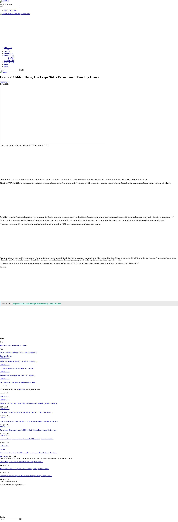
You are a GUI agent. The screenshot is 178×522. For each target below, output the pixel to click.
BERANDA (8, 48)
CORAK (11, 57)
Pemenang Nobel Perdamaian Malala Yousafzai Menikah (18, 352)
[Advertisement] (89, 30)
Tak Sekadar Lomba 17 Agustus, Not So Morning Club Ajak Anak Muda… (24, 469)
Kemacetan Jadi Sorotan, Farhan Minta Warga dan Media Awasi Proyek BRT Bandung (28, 403)
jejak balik (21, 389)
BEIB (6, 64)
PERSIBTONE (9, 61)
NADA (6, 50)
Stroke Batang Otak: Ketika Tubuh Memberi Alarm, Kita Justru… (21, 462)
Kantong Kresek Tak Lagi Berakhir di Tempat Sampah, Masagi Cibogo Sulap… (26, 476)
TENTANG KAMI (10, 10)
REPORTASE (9, 55)
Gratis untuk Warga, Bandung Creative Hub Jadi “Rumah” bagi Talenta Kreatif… (26, 439)
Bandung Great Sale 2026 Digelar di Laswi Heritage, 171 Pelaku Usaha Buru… (26, 412)
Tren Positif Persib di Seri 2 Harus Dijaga (13, 345)
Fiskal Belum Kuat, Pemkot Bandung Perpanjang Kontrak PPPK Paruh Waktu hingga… (29, 421)
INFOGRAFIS (9, 62)
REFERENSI (8, 53)
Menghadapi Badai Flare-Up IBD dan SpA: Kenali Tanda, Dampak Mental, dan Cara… (28, 453)
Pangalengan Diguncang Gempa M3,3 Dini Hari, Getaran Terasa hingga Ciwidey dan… (28, 430)
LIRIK (6, 66)
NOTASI (7, 51)
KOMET (11, 59)
